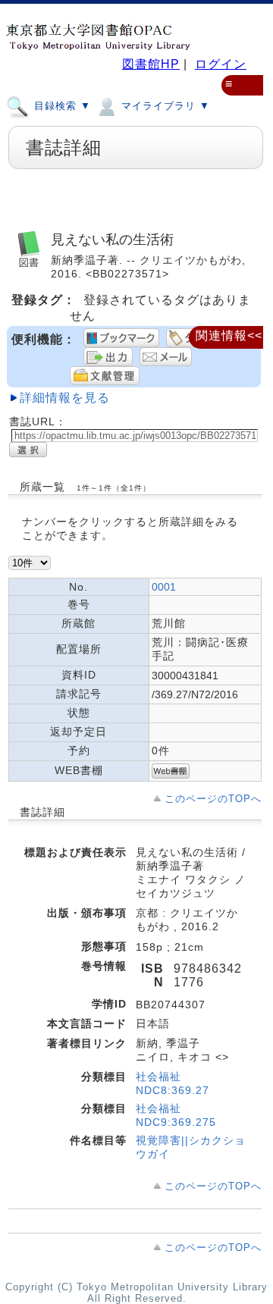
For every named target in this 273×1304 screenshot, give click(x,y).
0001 (164, 587)
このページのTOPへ (213, 798)
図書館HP (151, 64)
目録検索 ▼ (60, 105)
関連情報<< (229, 335)
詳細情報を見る (65, 397)
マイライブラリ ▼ (164, 105)
